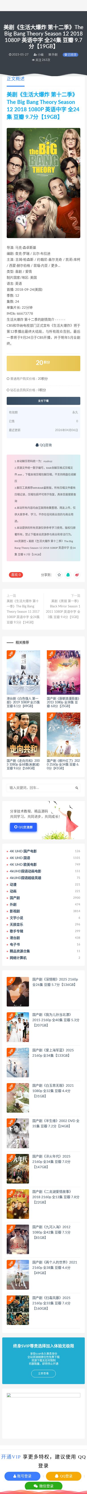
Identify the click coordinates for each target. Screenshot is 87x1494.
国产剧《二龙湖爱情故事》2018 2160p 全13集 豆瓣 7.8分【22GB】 (55, 1197)
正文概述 (16, 79)
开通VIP (11, 1457)
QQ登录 (65, 1476)
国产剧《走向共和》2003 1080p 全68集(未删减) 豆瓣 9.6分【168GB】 (23, 764)
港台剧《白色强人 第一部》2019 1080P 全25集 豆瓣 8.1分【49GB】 (23, 702)
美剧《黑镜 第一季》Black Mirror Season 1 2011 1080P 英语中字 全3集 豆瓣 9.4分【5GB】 (63, 609)
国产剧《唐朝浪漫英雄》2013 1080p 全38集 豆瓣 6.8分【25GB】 (63, 702)
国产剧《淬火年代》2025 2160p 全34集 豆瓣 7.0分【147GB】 (51, 1162)
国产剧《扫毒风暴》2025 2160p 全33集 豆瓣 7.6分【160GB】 (51, 1303)
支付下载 (43, 401)
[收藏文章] (59, 575)
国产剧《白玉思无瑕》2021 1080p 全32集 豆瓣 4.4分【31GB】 (53, 1091)
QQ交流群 (26, 827)
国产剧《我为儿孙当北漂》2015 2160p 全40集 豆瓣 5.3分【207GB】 (55, 1020)
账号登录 (23, 1476)
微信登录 (46, 1486)
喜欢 (16, 575)
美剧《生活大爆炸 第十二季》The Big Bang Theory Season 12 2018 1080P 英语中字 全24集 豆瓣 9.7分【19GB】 (45, 548)
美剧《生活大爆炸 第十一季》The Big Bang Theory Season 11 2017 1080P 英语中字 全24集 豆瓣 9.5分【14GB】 (23, 612)
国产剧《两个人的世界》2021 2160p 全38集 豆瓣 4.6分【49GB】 (54, 1268)
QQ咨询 (45, 445)
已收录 (72, 54)
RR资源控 (20, 541)
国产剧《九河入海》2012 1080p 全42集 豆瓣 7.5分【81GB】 (51, 1232)
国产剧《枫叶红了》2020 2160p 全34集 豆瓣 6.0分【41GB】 (63, 764)
